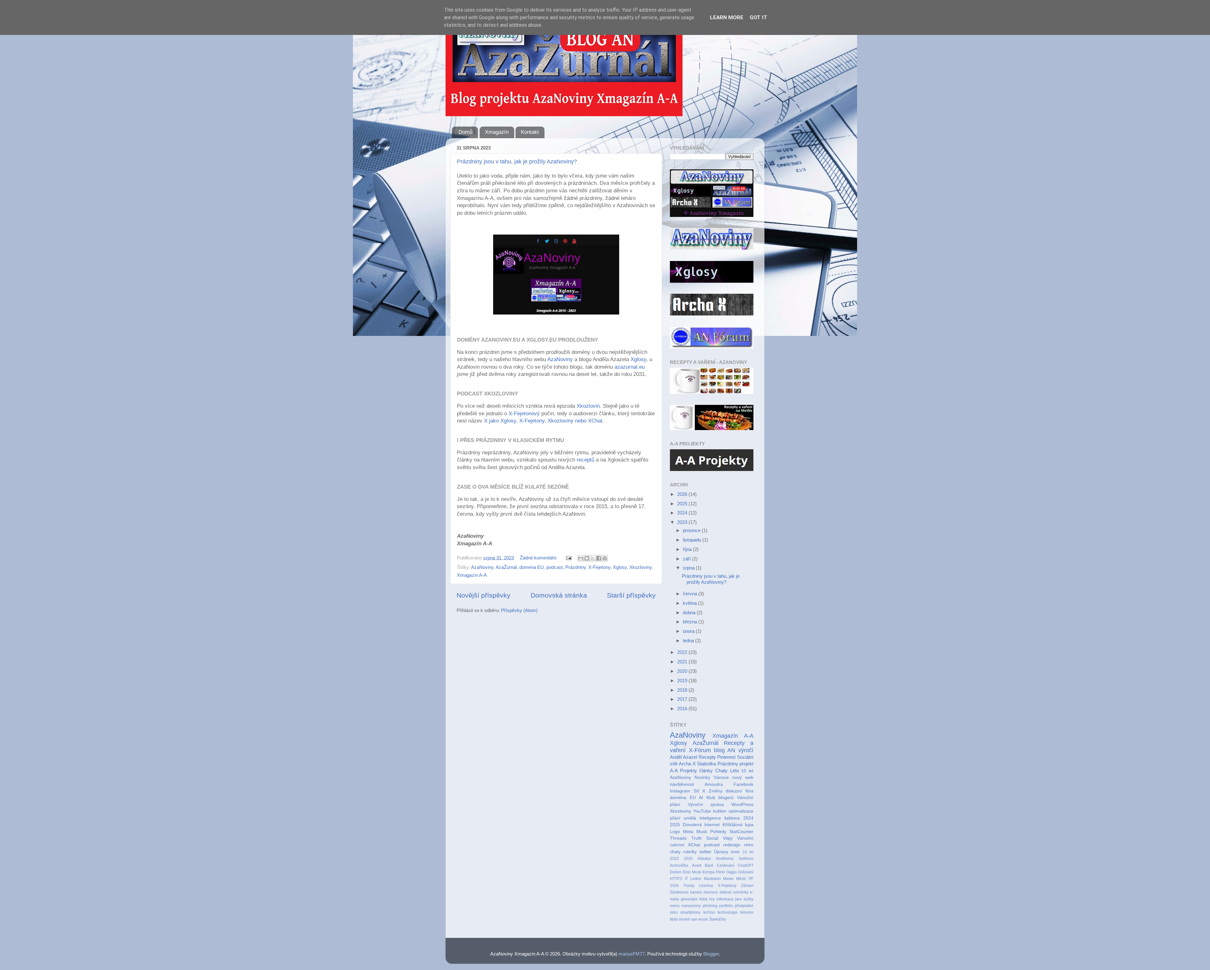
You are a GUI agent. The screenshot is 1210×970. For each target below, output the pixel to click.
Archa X (687, 763)
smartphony (690, 912)
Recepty (707, 757)
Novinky (702, 777)
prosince (692, 530)
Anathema (725, 858)
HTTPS (676, 878)
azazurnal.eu (629, 367)
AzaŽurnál (506, 567)
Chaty (721, 770)
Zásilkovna (679, 892)
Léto (734, 770)
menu (675, 906)
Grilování (745, 872)
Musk (701, 831)
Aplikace (746, 858)
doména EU (531, 567)
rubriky (690, 851)
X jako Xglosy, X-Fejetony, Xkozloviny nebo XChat (543, 421)
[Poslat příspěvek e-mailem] (568, 557)
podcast (554, 567)
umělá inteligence (702, 818)
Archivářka (679, 865)
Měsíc (741, 878)
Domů (465, 132)
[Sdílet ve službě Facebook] (599, 558)
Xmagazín (497, 132)
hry (712, 899)
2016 (683, 708)
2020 (683, 671)
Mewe (728, 878)
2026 (683, 494)
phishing (710, 906)
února (689, 631)
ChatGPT (745, 865)
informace (725, 899)
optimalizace (741, 811)
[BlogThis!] (587, 558)
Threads (678, 838)
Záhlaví (747, 885)
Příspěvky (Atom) (519, 610)
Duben (676, 872)
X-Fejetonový (524, 414)
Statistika (706, 763)
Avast (696, 865)
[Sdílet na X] (593, 558)
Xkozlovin (588, 406)
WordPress (742, 804)
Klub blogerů (720, 797)
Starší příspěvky (631, 595)
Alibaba (704, 858)
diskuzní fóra (739, 791)
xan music (699, 919)
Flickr (720, 872)
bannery (711, 892)
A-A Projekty (683, 770)
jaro (738, 899)
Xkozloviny (640, 567)
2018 (683, 690)
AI (701, 797)
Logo (675, 831)
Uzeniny (706, 885)
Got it (758, 17)
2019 (683, 680)
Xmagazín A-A (472, 575)
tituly (674, 919)
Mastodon (712, 878)
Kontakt (530, 132)
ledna (689, 640)
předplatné (744, 906)
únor (735, 851)
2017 (683, 699)
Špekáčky (717, 919)
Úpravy (721, 851)
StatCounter (741, 831)
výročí (745, 750)
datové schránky (734, 892)
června (690, 593)
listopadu (692, 539)
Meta (688, 831)
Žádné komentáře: (539, 557)
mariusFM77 (632, 953)
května (690, 603)
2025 (683, 503)
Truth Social (704, 838)
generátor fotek (694, 899)
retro (674, 912)
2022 (683, 652)
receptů (586, 460)
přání (675, 818)
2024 (683, 512)
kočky (748, 899)
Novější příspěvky (483, 595)
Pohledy (718, 831)
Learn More (726, 17)
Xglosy (638, 359)
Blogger (711, 953)
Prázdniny (575, 567)
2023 (683, 522)
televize (746, 912)
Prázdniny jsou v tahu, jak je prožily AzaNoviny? (517, 161)
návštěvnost (682, 784)
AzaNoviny (560, 359)
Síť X (700, 791)
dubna (690, 612)
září (687, 558)
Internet (712, 824)
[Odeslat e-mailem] (581, 558)
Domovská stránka (559, 595)
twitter (706, 851)
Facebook (743, 784)
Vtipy (728, 838)
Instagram (680, 791)
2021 (683, 661)
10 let (748, 852)
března (690, 621)
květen (719, 811)
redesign (731, 844)
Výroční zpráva (706, 804)
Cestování (725, 865)
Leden (695, 878)
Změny (716, 791)
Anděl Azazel (683, 757)
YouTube (702, 811)
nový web (742, 777)
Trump (688, 885)
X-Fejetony (599, 567)
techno (709, 912)
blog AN (724, 750)
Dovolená (692, 824)
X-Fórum (700, 750)
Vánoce (721, 777)
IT (686, 878)
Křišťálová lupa (738, 824)
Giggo (731, 872)
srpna (689, 567)
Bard (709, 865)
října (688, 549)
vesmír (684, 919)
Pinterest (726, 757)
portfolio (726, 906)
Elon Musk (692, 872)
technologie (727, 912)
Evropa (708, 872)
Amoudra (714, 784)
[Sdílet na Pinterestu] (605, 558)
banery (696, 892)
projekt (746, 763)
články (706, 770)
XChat (694, 844)
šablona (732, 818)
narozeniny (691, 906)
